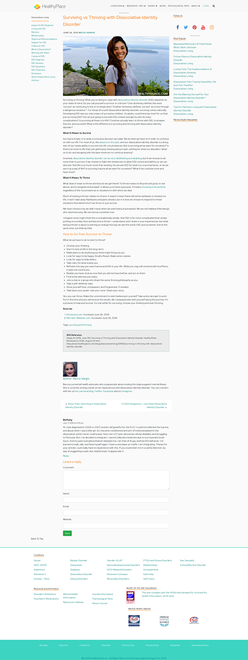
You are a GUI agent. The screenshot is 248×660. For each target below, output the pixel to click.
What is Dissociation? (41, 49)
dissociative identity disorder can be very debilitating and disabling (107, 158)
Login (206, 6)
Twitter (98, 391)
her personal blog (84, 391)
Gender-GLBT (115, 560)
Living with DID (38, 28)
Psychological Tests (178, 6)
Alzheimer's (40, 574)
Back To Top (37, 538)
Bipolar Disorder (78, 560)
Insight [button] (152, 6)
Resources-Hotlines (73, 602)
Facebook (108, 391)
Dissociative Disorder (81, 574)
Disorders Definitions (45, 594)
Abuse (37, 560)
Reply (66, 455)
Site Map (43, 645)
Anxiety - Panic (42, 578)
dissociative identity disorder (133, 99)
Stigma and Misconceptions (44, 39)
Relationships (37, 35)
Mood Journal (99, 603)
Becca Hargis (87, 32)
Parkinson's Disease (117, 574)
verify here (168, 596)
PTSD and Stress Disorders (157, 560)
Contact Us (85, 645)
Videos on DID (38, 45)
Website (67, 519)
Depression (76, 565)
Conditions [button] (117, 6)
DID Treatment (38, 70)
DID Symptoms (38, 66)
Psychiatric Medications (46, 598)
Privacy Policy (152, 645)
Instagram (126, 391)
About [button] (194, 6)
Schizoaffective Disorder (193, 565)
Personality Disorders (118, 578)
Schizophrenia (150, 569)
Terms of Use (128, 645)
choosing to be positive (154, 186)
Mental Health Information (70, 596)
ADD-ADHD (40, 565)
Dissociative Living (183, 50)
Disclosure (36, 73)
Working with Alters (40, 52)
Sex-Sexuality (187, 560)
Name (66, 493)
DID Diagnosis (37, 59)
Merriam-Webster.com (78, 317)
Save (67, 533)
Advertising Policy (200, 645)
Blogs (163, 6)
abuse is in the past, (109, 142)
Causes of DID (37, 56)
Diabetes (75, 569)
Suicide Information (102, 594)
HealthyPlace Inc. (99, 658)
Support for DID (38, 42)
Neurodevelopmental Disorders (123, 565)
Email (66, 506)
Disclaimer (175, 645)
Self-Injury (149, 578)
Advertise (106, 645)
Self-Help (148, 574)
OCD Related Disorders (119, 569)
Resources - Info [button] (135, 6)
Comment (68, 467)
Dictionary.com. (74, 314)
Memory (35, 32)
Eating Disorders (79, 578)
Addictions (39, 569)
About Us (63, 645)
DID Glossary (37, 63)
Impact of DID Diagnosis (42, 25)
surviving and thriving (80, 324)
